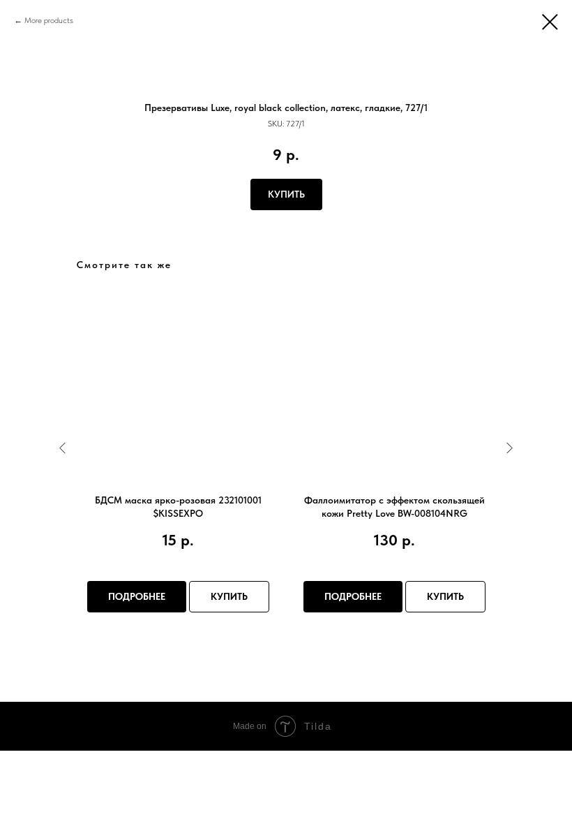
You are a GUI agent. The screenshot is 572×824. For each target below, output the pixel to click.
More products (48, 20)
